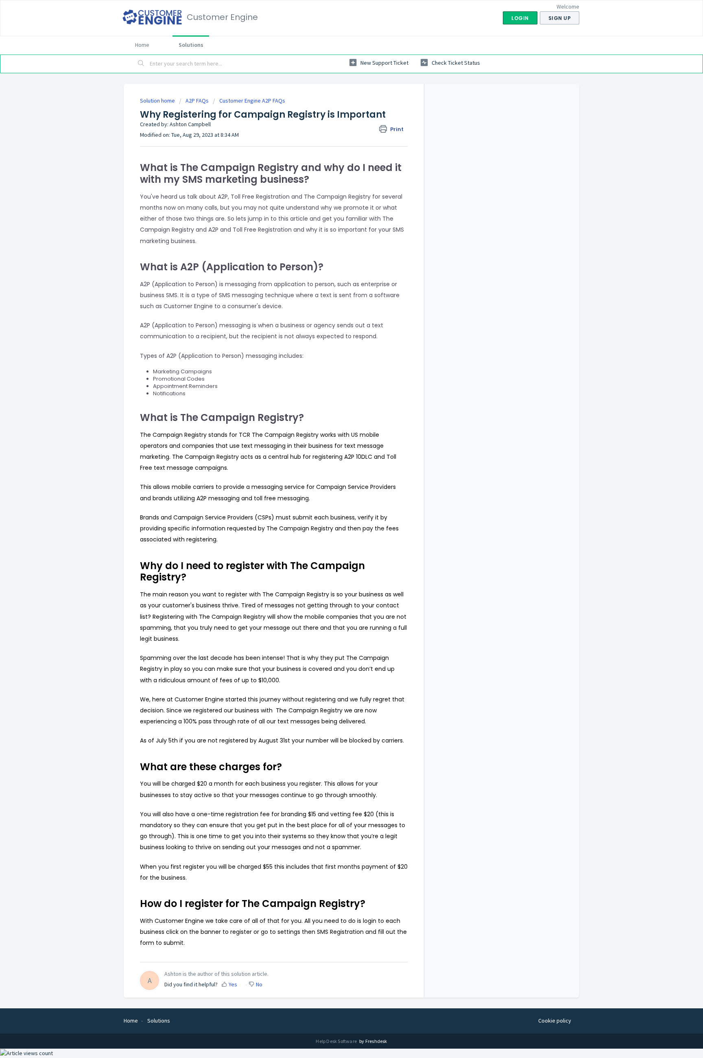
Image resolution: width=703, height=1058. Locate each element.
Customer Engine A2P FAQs (252, 100)
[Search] (141, 64)
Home (142, 44)
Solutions (191, 44)
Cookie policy (554, 1020)
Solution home (158, 100)
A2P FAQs (197, 100)
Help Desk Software (337, 1041)
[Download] (336, 433)
